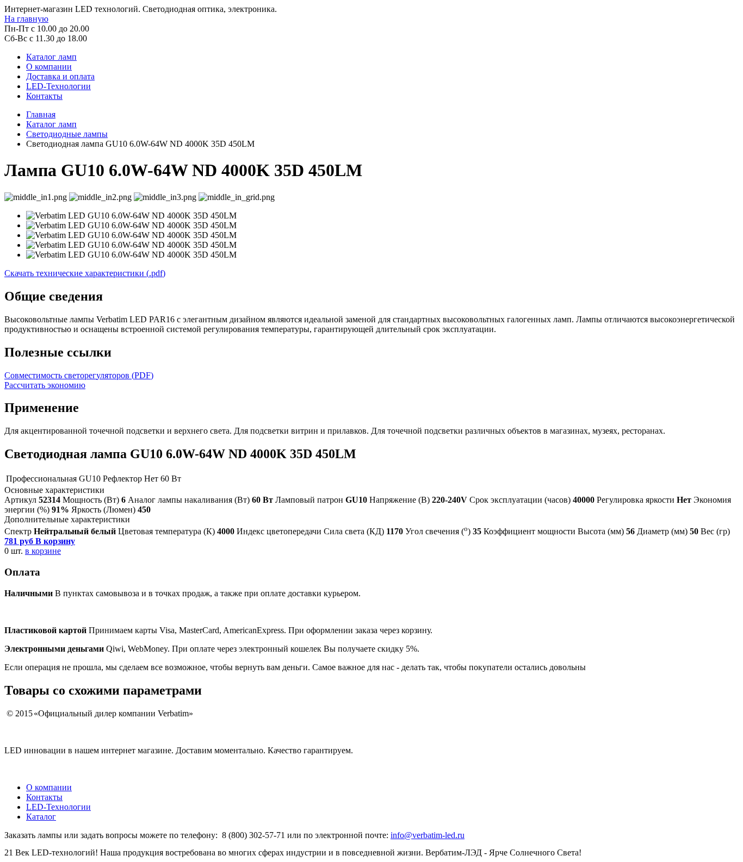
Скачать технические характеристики (84, 273)
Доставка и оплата (60, 76)
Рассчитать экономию (44, 385)
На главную (26, 18)
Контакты (44, 96)
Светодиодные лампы (67, 134)
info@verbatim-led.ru (428, 835)
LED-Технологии (58, 86)
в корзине (43, 550)
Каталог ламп (51, 56)
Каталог (41, 816)
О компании (49, 66)
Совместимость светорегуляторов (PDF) (78, 375)
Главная (40, 114)
